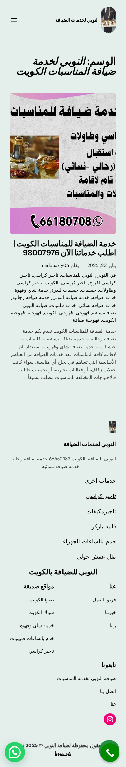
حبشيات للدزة (64, 290)
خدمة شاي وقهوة (32, 290)
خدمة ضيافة (104, 297)
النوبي (102, 275)
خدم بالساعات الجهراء (89, 541)
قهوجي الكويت (58, 312)
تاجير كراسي (45, 275)
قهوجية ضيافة (86, 320)
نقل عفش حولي (96, 557)
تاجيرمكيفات (101, 511)
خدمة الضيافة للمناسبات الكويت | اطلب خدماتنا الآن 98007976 (64, 248)
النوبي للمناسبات (77, 275)
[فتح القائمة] (14, 20)
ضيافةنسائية (104, 312)
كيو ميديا (63, 753)
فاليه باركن (103, 526)
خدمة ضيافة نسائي (97, 305)
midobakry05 (55, 265)
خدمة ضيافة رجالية (31, 297)
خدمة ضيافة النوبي (70, 297)
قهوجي (82, 312)
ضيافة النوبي (35, 305)
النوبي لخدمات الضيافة (77, 20)
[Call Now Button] (110, 752)
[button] (15, 752)
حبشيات (88, 290)
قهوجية (34, 312)
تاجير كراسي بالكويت (66, 282)
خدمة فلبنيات (63, 305)
